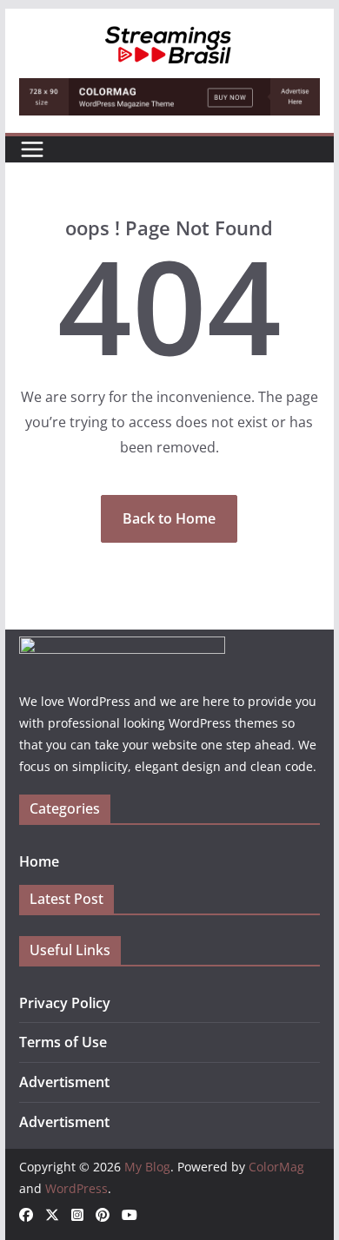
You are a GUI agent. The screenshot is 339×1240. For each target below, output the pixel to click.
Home (39, 861)
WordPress (76, 1188)
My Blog (147, 1166)
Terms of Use (63, 1042)
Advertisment (64, 1082)
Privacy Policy (64, 1002)
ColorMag (276, 1166)
